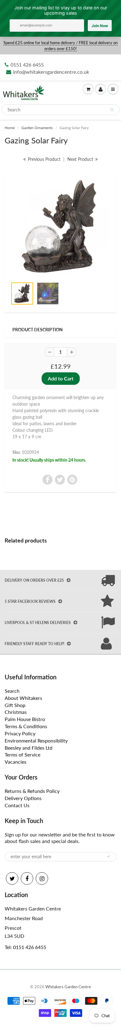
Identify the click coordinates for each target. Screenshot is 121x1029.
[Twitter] (12, 878)
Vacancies (15, 762)
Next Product (80, 159)
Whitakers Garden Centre (68, 986)
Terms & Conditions (26, 726)
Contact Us (17, 805)
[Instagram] (42, 878)
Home (10, 127)
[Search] (112, 110)
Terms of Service (22, 754)
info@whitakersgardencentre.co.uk (51, 72)
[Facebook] (27, 878)
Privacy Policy (20, 733)
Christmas (16, 712)
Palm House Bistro (25, 719)
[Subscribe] (108, 856)
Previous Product (43, 159)
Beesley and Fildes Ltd (28, 748)
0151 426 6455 (27, 65)
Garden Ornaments (37, 127)
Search (12, 691)
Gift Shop (15, 705)
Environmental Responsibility (36, 740)
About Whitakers (23, 698)
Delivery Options (23, 798)
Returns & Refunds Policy (32, 791)
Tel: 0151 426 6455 (25, 947)
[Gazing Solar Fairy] (60, 227)
